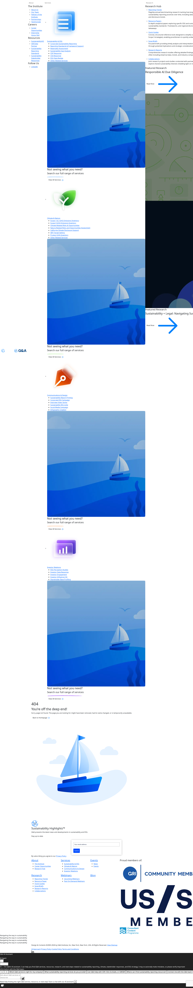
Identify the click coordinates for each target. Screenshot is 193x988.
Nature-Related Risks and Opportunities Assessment (70, 228)
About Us (34, 10)
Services (48, 3)
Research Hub (40, 869)
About (31, 3)
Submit (76, 851)
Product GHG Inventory (59, 235)
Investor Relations (54, 567)
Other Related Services (59, 61)
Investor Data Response (59, 572)
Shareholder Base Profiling (60, 579)
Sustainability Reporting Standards (36, 50)
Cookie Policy (57, 949)
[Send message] (23, 978)
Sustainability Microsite (59, 405)
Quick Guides (153, 32)
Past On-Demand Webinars (74, 881)
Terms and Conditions (70, 949)
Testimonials (36, 22)
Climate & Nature (53, 218)
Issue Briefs (152, 41)
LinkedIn (34, 67)
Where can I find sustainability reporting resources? (146, 972)
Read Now (151, 84)
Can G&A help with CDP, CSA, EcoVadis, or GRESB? (106, 972)
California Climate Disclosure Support (64, 230)
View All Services (54, 180)
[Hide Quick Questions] (2, 972)
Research (36, 875)
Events (94, 860)
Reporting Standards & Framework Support (67, 46)
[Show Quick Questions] (7, 972)
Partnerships (36, 19)
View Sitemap (112, 945)
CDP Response (55, 53)
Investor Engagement (58, 575)
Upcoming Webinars (72, 879)
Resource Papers (154, 21)
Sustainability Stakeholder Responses (36, 58)
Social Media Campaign (59, 407)
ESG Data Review (56, 58)
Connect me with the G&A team (180, 972)
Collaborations (154, 59)
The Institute (39, 864)
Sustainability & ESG (54, 41)
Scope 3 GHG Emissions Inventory (63, 223)
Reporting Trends (155, 10)
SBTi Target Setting (57, 233)
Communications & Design (57, 395)
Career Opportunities (43, 866)
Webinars (66, 875)
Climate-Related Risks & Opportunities (64, 225)
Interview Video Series (58, 402)
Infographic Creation (58, 410)
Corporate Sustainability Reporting (63, 44)
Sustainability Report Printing (61, 398)
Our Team (35, 12)
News (96, 864)
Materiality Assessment (59, 48)
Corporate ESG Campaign (60, 400)
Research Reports (155, 50)
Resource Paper (41, 881)
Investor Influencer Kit (58, 577)
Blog (93, 875)
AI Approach (36, 949)
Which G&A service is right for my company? (26, 972)
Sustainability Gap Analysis (60, 51)
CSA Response (55, 56)
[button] (96, 985)
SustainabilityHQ (37, 41)
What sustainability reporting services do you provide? (65, 972)
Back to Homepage (40, 718)
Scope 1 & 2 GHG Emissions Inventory (64, 221)
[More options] (2, 960)
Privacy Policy (61, 856)
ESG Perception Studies (59, 570)
